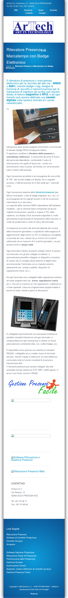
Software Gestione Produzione (20, 552)
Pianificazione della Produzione (20, 558)
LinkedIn (29, 13)
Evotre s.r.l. (27, 586)
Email (41, 10)
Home (8, 66)
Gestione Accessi (14, 562)
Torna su (34, 593)
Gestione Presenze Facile (18, 572)
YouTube (53, 10)
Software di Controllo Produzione (21, 537)
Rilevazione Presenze (16, 534)
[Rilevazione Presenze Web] (27, 471)
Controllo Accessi (14, 540)
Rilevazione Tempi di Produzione (21, 555)
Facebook (28, 10)
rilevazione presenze (44, 192)
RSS (16, 10)
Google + (43, 13)
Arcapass (10, 544)
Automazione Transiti (16, 565)
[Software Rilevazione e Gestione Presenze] (31, 460)
